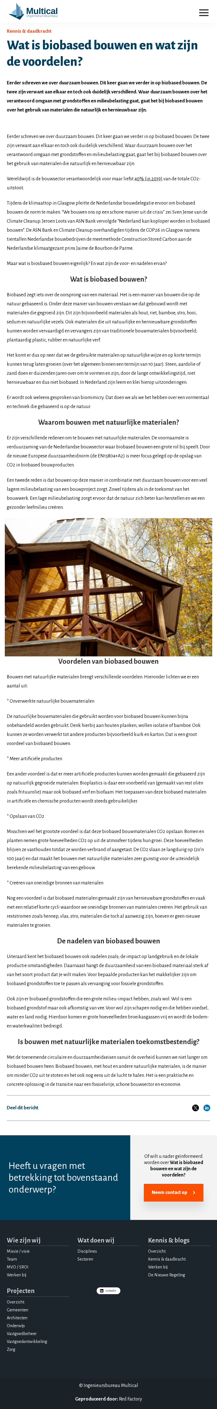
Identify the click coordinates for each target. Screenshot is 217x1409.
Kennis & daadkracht (167, 1259)
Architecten (17, 1318)
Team (12, 1259)
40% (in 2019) (148, 178)
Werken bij (16, 1275)
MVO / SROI (18, 1267)
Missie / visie (18, 1251)
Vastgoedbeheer (22, 1333)
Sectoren (85, 1259)
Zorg (11, 1349)
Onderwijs (16, 1325)
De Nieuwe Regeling (166, 1275)
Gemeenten (17, 1310)
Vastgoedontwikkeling (27, 1341)
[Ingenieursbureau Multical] (32, 11)
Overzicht (157, 1251)
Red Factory (130, 1399)
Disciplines (87, 1251)
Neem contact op (169, 1192)
